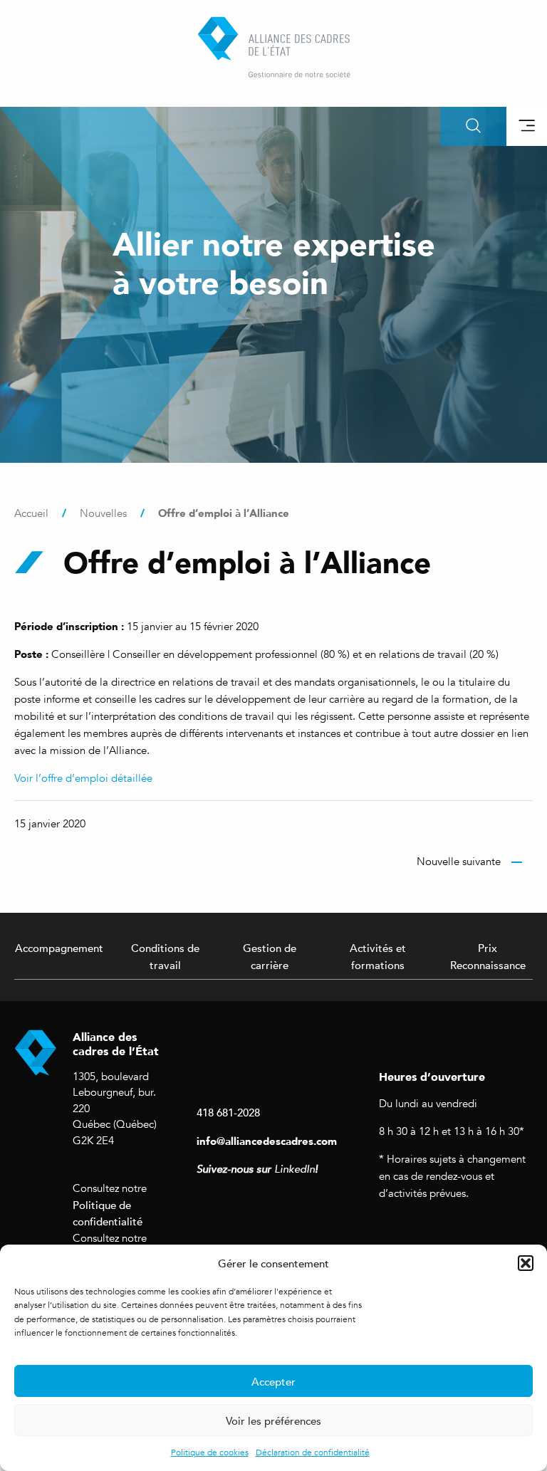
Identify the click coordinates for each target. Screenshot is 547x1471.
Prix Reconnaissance (488, 956)
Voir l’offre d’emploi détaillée (83, 778)
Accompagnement (59, 947)
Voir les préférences (273, 1420)
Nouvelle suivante (459, 861)
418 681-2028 (228, 1112)
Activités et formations (378, 956)
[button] (526, 1263)
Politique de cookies (210, 1452)
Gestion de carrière (269, 956)
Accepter (273, 1381)
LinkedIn (294, 1169)
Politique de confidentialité (107, 1213)
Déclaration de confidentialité (313, 1452)
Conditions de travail (165, 956)
